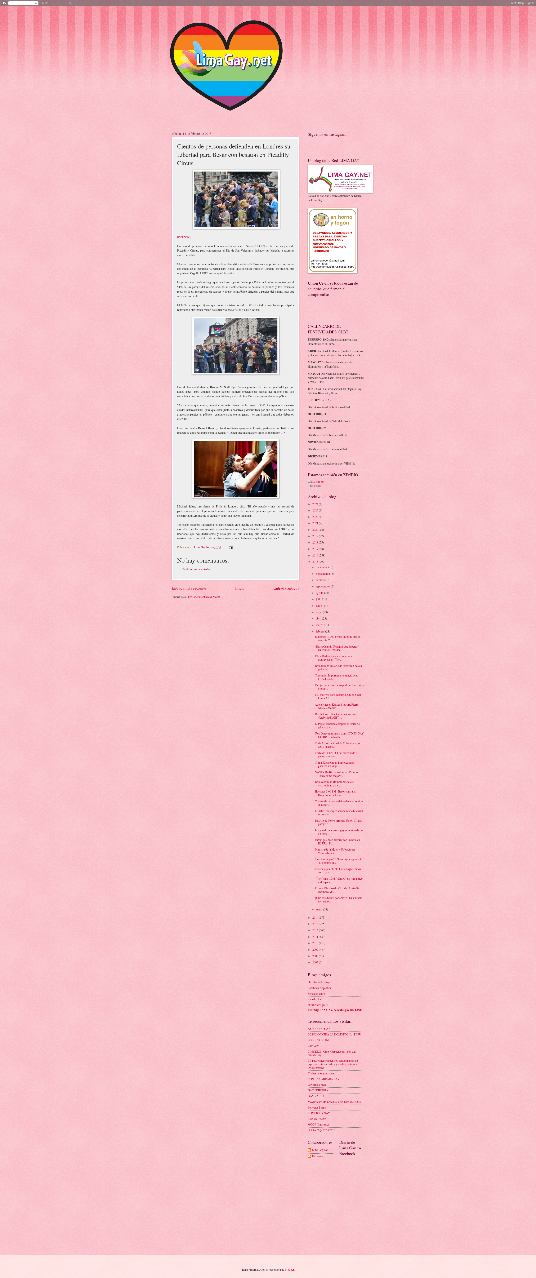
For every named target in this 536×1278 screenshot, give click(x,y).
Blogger (289, 1270)
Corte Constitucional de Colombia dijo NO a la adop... (337, 745)
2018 (315, 542)
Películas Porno (317, 1107)
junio (319, 606)
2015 (315, 562)
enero (319, 909)
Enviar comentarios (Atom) (204, 597)
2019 (315, 536)
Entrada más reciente (189, 588)
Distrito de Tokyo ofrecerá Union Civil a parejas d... (338, 822)
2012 (315, 930)
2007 (315, 962)
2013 (315, 924)
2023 (315, 510)
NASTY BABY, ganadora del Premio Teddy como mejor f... (336, 774)
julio (319, 599)
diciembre (322, 567)
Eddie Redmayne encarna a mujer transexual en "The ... (334, 658)
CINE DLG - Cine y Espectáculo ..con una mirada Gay (332, 1053)
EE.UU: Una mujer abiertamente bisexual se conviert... (339, 812)
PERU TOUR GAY (319, 1113)
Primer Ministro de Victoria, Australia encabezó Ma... (337, 890)
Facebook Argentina (319, 988)
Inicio (240, 588)
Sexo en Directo (317, 1119)
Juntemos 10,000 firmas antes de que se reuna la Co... (337, 638)
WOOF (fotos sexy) (319, 1124)
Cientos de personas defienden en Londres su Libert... (339, 803)
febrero (320, 631)
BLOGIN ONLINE (319, 1040)
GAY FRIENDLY (318, 1090)
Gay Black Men (317, 1085)
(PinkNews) (184, 237)
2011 (315, 937)
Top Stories (315, 485)
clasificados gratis (318, 1005)
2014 (315, 917)
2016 (315, 555)
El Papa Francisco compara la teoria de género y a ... (337, 725)
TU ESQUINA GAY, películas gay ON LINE (335, 1010)
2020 (315, 530)
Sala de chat (315, 999)
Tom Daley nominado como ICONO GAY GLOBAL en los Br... (339, 735)
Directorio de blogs (319, 982)
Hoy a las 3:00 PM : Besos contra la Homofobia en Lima (335, 793)
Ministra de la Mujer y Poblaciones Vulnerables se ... (335, 851)
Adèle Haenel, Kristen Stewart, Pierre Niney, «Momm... (336, 706)
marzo (320, 625)
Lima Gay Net (320, 1150)
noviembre (322, 574)
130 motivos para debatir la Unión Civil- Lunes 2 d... (338, 696)
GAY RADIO (316, 1096)
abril (319, 618)
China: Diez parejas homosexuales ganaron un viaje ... (334, 764)
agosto (320, 593)
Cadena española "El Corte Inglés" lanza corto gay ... (338, 870)
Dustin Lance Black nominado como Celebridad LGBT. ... (336, 716)
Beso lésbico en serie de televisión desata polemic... (338, 667)
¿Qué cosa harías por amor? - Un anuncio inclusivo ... (338, 899)
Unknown (317, 1156)
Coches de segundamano (322, 1073)
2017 (315, 549)
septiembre (322, 586)
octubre (320, 580)
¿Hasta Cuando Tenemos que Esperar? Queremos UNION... (337, 648)
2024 (315, 504)
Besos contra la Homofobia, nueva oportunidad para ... (334, 783)
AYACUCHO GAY (319, 1029)
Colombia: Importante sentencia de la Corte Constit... (336, 677)
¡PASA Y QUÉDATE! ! (321, 1130)
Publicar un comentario (196, 569)
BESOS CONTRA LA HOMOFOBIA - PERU (334, 1034)
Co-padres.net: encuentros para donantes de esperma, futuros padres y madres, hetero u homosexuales (333, 1064)
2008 (315, 956)
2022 (315, 517)
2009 (315, 949)
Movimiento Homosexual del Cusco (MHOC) (334, 1102)
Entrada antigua (286, 588)
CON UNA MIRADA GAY (324, 1079)
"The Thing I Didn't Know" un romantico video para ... (339, 880)
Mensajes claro (316, 993)
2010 (315, 943)
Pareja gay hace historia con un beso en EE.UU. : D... (337, 841)
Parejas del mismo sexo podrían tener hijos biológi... (339, 687)
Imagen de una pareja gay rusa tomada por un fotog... (339, 832)
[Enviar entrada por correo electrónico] (230, 547)
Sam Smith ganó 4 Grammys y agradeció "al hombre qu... (338, 861)
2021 (315, 523)
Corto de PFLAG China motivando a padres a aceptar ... (336, 754)
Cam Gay (313, 1046)
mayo (319, 612)
